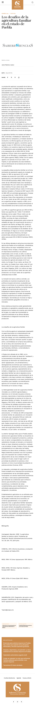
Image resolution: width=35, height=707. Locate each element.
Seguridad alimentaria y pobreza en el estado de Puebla (25, 626)
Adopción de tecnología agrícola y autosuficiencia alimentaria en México (9, 626)
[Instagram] (17, 701)
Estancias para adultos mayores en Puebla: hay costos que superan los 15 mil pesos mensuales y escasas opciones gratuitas (17, 644)
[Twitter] (11, 77)
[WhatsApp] (18, 77)
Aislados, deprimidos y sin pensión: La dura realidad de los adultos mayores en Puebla (17, 650)
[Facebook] (7, 77)
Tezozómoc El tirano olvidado (12, 665)
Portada (13, 13)
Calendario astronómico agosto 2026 (15, 655)
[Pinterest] (15, 77)
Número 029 (5, 13)
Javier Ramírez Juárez (8, 65)
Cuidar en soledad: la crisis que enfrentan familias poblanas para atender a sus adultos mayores (16, 660)
